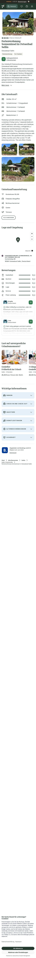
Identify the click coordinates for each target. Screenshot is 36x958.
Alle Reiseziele (13, 460)
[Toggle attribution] (32, 251)
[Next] (32, 22)
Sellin (23, 460)
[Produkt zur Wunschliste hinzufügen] (31, 15)
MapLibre (28, 251)
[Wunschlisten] (21, 6)
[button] (18, 22)
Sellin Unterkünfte (7, 462)
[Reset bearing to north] (31, 239)
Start (3, 460)
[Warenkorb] (26, 6)
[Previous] (3, 22)
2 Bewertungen (11, 60)
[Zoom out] (31, 236)
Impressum (13, 452)
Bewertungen (22, 1)
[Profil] (32, 6)
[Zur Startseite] (3, 6)
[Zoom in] (31, 233)
